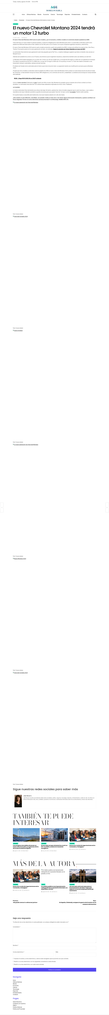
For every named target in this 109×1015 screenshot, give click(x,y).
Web (57, 952)
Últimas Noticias (31, 14)
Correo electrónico (18, 952)
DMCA (15, 1005)
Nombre (15, 945)
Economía (46, 14)
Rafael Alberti (25, 850)
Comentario (16, 927)
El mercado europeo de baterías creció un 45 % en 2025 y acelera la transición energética (54, 847)
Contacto (84, 14)
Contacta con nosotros (19, 1003)
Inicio (23, 14)
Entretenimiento (76, 14)
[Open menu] (13, 14)
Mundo (39, 14)
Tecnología (60, 14)
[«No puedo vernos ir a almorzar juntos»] (2, 507)
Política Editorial (17, 1007)
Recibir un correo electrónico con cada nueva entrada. (29, 964)
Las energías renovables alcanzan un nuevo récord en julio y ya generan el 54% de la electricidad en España (26, 847)
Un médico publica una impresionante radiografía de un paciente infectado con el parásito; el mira (54, 888)
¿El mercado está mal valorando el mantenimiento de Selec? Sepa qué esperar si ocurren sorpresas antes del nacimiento (81, 889)
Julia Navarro (24, 37)
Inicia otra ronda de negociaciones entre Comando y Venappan (82, 846)
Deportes (67, 14)
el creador (73, 92)
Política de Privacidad (19, 1009)
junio (35, 82)
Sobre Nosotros (17, 1002)
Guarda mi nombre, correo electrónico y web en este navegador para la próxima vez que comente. (41, 958)
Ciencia (53, 14)
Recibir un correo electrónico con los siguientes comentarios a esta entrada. (35, 961)
